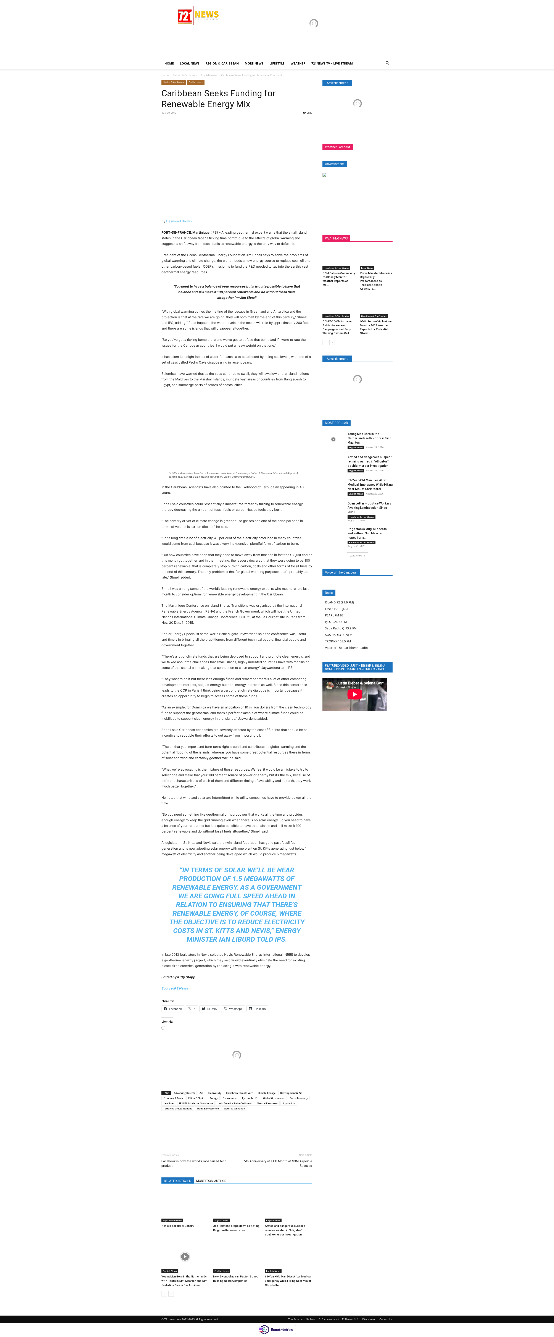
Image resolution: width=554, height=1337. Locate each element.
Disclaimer (368, 1319)
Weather (298, 63)
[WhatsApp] (195, 122)
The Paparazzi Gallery (301, 1319)
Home (169, 63)
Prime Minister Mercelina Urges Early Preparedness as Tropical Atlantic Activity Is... (376, 281)
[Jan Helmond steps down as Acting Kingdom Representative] (236, 1206)
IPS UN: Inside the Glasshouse (196, 1103)
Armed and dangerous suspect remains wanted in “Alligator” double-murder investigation (285, 1230)
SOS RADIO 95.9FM (338, 635)
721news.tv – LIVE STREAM (332, 63)
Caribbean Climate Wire (239, 1092)
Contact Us (386, 1319)
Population (288, 1103)
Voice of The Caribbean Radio (346, 648)
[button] (387, 64)
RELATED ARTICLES (177, 1181)
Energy (214, 1098)
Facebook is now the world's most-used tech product (193, 1163)
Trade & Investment (208, 1108)
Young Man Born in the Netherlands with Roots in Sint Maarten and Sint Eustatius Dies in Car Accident (184, 1281)
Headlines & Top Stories (336, 267)
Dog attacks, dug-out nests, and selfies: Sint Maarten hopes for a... (367, 533)
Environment (229, 1098)
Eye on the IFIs (250, 1098)
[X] (175, 122)
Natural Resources (267, 1103)
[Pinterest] (185, 122)
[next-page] (171, 1294)
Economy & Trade (173, 1098)
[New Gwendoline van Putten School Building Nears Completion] (236, 1256)
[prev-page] (164, 1294)
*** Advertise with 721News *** (338, 1319)
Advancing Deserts (184, 1092)
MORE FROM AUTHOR (211, 1181)
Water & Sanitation (234, 1108)
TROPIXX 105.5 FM (338, 641)
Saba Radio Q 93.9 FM (341, 628)
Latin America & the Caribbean (234, 1103)
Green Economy (299, 1098)
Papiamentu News (172, 1220)
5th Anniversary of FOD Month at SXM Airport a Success (278, 1163)
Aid (201, 1092)
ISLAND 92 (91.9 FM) (339, 602)
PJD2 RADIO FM (336, 622)
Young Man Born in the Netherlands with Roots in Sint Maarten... (369, 438)
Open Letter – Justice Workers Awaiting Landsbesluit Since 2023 (369, 508)
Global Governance (274, 1098)
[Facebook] (165, 122)
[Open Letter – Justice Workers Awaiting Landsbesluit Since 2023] (333, 508)
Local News (190, 63)
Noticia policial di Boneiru (177, 1225)
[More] (205, 122)
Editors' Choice (196, 1098)
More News (254, 63)
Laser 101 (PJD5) (336, 609)
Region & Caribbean (222, 63)
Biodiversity (214, 1092)
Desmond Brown (179, 221)
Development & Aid (291, 1092)
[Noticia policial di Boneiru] (185, 1206)
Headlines (168, 1103)
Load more (355, 555)
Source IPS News (174, 988)
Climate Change (266, 1092)
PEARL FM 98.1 (335, 615)
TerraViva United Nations (177, 1108)
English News (209, 75)
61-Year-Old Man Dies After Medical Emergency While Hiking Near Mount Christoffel (288, 1281)
